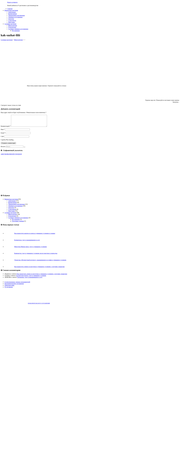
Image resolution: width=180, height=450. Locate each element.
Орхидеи (11, 19)
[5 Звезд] (131, 94)
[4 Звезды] (165, 79)
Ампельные (12, 12)
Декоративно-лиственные (16, 15)
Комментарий (6, 126)
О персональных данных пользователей (17, 282)
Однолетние (12, 27)
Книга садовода (12, 2)
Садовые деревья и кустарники (18, 29)
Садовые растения (10, 24)
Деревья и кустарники (15, 17)
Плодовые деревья (18, 221)
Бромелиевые (12, 14)
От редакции (8, 287)
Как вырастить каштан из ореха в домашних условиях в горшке (34, 233)
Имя (3, 129)
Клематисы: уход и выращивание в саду (27, 240)
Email (3, 133)
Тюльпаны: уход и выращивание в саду (29, 277)
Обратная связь (9, 285)
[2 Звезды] (109, 79)
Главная (9, 8)
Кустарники (16, 30)
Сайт (2, 136)
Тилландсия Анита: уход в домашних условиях (31, 275)
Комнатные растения (11, 10)
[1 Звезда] (81, 79)
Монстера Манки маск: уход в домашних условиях (30, 246)
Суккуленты (12, 20)
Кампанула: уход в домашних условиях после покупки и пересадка (35, 253)
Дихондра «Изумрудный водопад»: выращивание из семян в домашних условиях (40, 260)
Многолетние (12, 25)
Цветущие (11, 22)
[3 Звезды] (137, 79)
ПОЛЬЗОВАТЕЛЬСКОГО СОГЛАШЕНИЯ (39, 303)
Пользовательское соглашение (14, 283)
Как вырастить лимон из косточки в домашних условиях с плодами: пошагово (39, 266)
